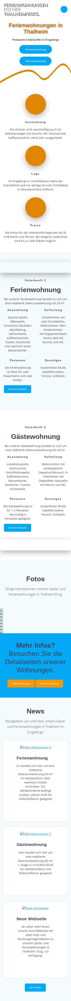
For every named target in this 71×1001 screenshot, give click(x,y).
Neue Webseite (32, 918)
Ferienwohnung (35, 49)
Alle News (35, 987)
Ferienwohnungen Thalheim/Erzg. (26, 9)
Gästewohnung (35, 61)
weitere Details (17, 389)
